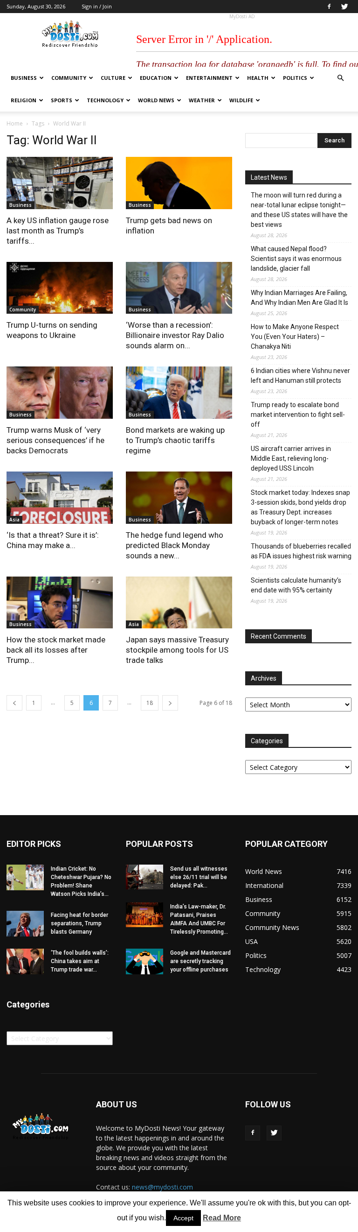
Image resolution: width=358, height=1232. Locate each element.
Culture (113, 77)
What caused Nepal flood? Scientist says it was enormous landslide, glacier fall (296, 258)
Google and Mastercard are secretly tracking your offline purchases (200, 961)
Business (24, 77)
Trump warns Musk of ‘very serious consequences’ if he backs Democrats (55, 440)
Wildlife (241, 100)
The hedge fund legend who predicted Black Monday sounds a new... (174, 545)
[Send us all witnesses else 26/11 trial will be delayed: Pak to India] (144, 877)
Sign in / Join (97, 6)
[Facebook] (329, 6)
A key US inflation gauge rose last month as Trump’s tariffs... (58, 231)
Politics (295, 77)
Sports (61, 100)
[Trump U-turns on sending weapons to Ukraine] (60, 288)
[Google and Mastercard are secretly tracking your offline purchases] (144, 961)
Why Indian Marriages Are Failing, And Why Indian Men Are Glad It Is (299, 297)
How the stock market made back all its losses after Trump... (56, 650)
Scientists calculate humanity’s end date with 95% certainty (296, 585)
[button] (340, 78)
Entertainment (209, 77)
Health (257, 77)
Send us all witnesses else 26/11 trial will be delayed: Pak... (198, 877)
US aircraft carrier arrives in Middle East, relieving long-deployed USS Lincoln (291, 458)
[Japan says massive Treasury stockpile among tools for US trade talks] (179, 603)
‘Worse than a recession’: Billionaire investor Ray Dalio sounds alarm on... (175, 335)
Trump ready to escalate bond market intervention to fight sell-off (298, 414)
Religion (23, 100)
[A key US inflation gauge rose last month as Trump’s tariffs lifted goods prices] (60, 183)
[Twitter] (344, 6)
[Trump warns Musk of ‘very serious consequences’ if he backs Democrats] (60, 392)
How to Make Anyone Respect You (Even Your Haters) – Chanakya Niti (295, 336)
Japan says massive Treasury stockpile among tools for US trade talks (177, 650)
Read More (222, 1218)
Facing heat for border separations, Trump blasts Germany (79, 923)
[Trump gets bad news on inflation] (179, 183)
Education (156, 77)
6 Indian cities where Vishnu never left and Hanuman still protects (300, 375)
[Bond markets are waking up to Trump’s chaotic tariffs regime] (179, 392)
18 (149, 703)
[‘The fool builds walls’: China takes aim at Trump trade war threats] (25, 961)
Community (68, 77)
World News (156, 100)
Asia (14, 519)
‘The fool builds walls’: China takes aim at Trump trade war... (80, 961)
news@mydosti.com (162, 1187)
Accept (183, 1218)
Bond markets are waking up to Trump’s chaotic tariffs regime (175, 440)
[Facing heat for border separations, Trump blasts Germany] (25, 923)
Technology (105, 100)
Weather (202, 100)
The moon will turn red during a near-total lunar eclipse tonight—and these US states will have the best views (299, 209)
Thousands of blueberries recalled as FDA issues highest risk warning (301, 551)
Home (15, 123)
